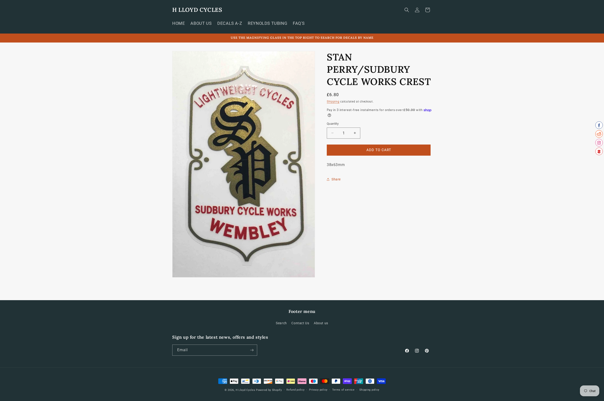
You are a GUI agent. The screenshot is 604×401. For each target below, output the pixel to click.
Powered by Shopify (269, 390)
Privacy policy (318, 389)
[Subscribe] (252, 350)
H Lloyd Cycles (245, 390)
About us (321, 323)
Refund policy (295, 389)
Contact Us (300, 323)
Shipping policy (369, 389)
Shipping (333, 101)
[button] (407, 10)
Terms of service (343, 389)
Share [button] (336, 179)
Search (281, 323)
